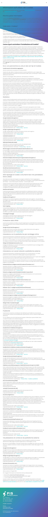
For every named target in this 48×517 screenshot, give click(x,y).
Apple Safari (24, 56)
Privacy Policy (20, 127)
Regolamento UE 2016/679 (11, 11)
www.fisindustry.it (7, 24)
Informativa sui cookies (8, 508)
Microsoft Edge (10, 58)
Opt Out (26, 127)
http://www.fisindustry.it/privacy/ (17, 474)
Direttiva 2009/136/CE (30, 10)
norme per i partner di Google (11, 340)
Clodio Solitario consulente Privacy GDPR (34, 481)
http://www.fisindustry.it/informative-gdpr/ (21, 476)
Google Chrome (10, 56)
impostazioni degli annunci (17, 342)
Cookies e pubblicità (33, 378)
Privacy (4, 506)
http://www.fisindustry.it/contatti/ (15, 477)
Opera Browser (30, 56)
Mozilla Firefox (17, 56)
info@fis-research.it (7, 503)
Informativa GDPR (7, 507)
